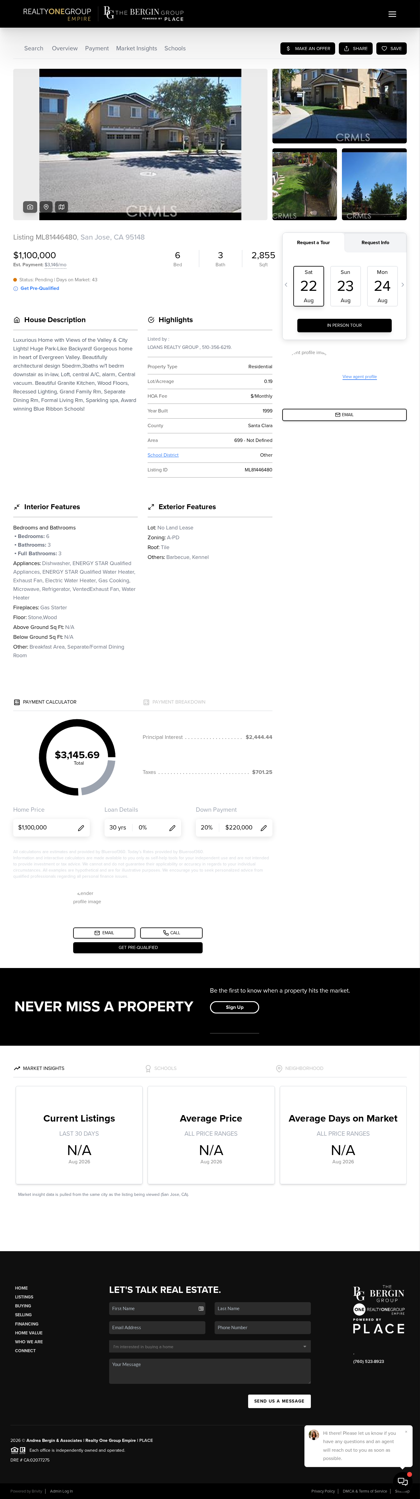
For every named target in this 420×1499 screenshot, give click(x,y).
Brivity (37, 1491)
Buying (23, 1306)
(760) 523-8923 (368, 1361)
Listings (24, 1297)
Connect (25, 1350)
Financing (26, 1324)
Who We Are (29, 1342)
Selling (23, 1314)
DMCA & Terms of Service (365, 1491)
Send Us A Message (279, 1401)
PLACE (146, 1440)
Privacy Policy (323, 1491)
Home (21, 1288)
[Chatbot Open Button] (403, 1482)
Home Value (28, 1333)
